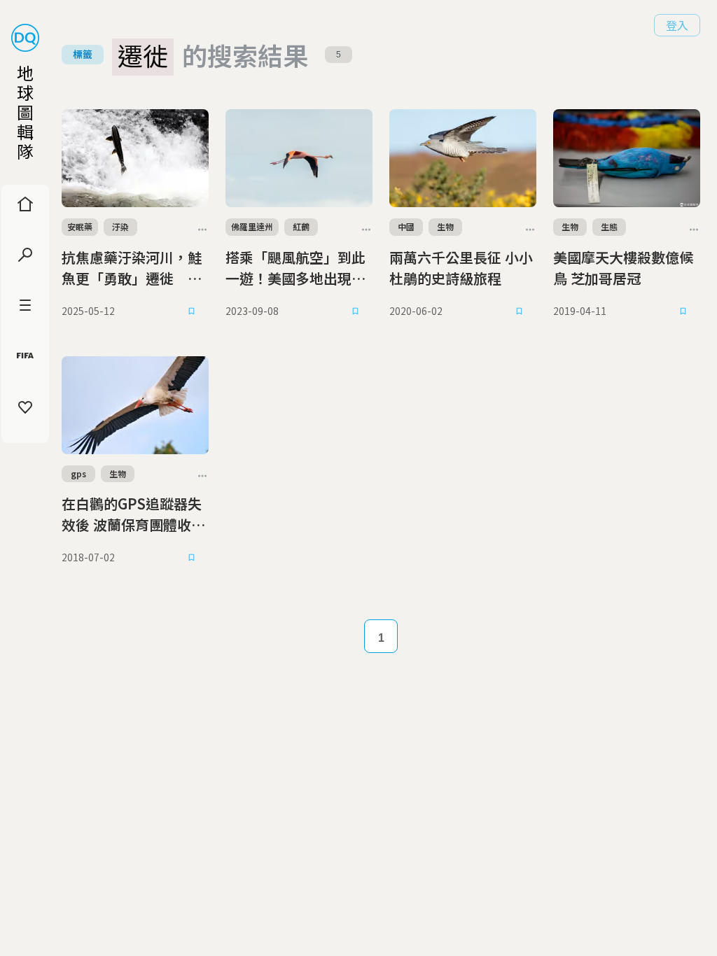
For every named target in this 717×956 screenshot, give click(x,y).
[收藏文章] (192, 311)
